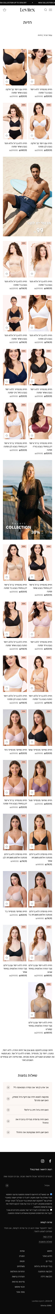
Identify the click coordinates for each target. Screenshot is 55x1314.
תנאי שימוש (20, 1286)
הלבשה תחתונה (45, 1271)
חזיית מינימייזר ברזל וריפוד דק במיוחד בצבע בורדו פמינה (40, 446)
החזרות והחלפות (17, 1271)
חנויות (22, 1261)
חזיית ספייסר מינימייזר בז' (16, 911)
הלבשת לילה (46, 1276)
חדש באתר (47, 1256)
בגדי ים (49, 1261)
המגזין (22, 1256)
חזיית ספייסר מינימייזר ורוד (15, 750)
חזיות (40, 35)
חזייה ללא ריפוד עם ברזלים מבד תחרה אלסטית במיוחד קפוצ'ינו (40, 1026)
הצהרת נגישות (18, 1276)
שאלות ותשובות (45, 1241)
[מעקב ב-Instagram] (43, 1161)
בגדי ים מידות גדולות (43, 1266)
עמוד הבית (48, 35)
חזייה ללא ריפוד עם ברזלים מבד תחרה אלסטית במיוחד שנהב (40, 968)
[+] (32, 81)
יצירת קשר (47, 1236)
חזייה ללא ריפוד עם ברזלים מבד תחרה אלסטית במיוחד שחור (15, 968)
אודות (22, 1251)
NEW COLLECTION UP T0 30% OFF (17, 3)
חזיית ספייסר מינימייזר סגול (40, 800)
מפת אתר (20, 1292)
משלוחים (21, 1266)
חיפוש (49, 1251)
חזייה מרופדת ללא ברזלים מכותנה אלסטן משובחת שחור (40, 857)
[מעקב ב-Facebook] (50, 1161)
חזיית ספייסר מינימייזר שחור (40, 750)
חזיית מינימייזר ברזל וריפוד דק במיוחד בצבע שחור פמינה (40, 588)
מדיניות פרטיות (18, 1281)
